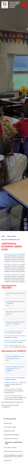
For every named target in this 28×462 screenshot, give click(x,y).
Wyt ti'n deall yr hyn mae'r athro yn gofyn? (15, 335)
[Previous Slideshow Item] (25, 223)
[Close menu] (24, 5)
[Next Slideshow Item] (25, 219)
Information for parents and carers (13, 254)
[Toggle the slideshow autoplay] (25, 227)
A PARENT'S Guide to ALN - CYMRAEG (14, 382)
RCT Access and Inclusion (11, 389)
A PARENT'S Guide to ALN (11, 377)
